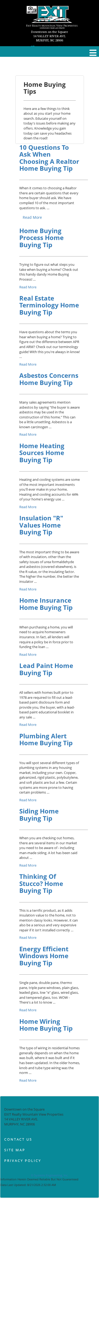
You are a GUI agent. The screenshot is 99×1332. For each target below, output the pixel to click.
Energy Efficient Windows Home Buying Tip (43, 955)
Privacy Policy (22, 1160)
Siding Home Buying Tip (39, 814)
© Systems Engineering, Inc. (49, 1175)
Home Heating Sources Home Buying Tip (41, 452)
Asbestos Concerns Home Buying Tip (48, 379)
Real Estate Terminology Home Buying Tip (49, 305)
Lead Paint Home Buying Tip (46, 669)
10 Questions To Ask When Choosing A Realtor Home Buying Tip (49, 158)
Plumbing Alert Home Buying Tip (46, 739)
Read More (32, 217)
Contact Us (18, 1139)
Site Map (14, 1149)
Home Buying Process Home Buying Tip (41, 237)
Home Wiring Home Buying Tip (46, 1025)
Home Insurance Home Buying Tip (46, 603)
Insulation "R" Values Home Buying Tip (41, 524)
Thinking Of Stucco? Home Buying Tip (41, 883)
